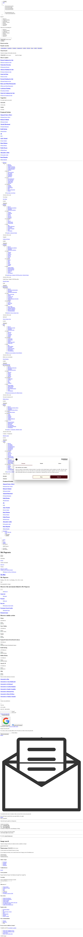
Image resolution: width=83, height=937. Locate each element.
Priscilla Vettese (6, 281)
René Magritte (5, 913)
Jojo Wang (5, 199)
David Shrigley (6, 359)
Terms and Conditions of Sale (8, 931)
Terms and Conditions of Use (8, 930)
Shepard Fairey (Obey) (7, 911)
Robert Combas (6, 916)
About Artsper (5, 886)
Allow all (59, 476)
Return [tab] (1, 735)
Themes (4, 920)
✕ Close (2, 40)
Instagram (5, 865)
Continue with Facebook (18, 725)
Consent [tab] (23, 463)
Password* (14, 712)
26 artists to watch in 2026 (8, 893)
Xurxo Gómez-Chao (7, 319)
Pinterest (4, 864)
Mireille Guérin (6, 435)
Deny (41, 476)
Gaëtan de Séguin (6, 239)
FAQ (4, 889)
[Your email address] (0, 882)
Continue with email (5, 715)
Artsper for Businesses (7, 899)
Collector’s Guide (6, 887)
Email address (14, 732)
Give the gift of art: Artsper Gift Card (10, 902)
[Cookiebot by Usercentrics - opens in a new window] (62, 459)
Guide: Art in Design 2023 (8, 904)
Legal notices (5, 932)
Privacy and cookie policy (8, 933)
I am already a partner (12, 927)
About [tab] (59, 463)
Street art (2, 568)
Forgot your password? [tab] (4, 713)
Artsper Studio (6, 901)
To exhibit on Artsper (7, 903)
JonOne (4, 915)
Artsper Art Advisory (7, 898)
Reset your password (4, 734)
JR (3, 910)
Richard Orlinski (6, 909)
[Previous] (0, 589)
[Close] (0, 703)
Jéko (4, 912)
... (4, 540)
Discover (5, 203)
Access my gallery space (13, 726)
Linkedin (4, 863)
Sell (3, 2)
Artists (4, 541)
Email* (13, 711)
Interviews (5, 922)
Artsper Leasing (6, 900)
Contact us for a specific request (6, 569)
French (4, 543)
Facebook (5, 862)
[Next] (2, 589)
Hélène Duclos (6, 399)
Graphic (5, 568)
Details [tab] (41, 463)
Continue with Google (6, 725)
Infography (5, 892)
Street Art (2, 564)
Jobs (4, 890)
